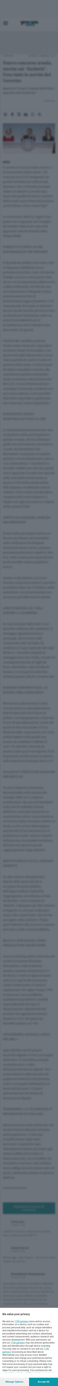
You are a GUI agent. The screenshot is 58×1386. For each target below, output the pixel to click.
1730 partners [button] (22, 1321)
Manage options (14, 1381)
